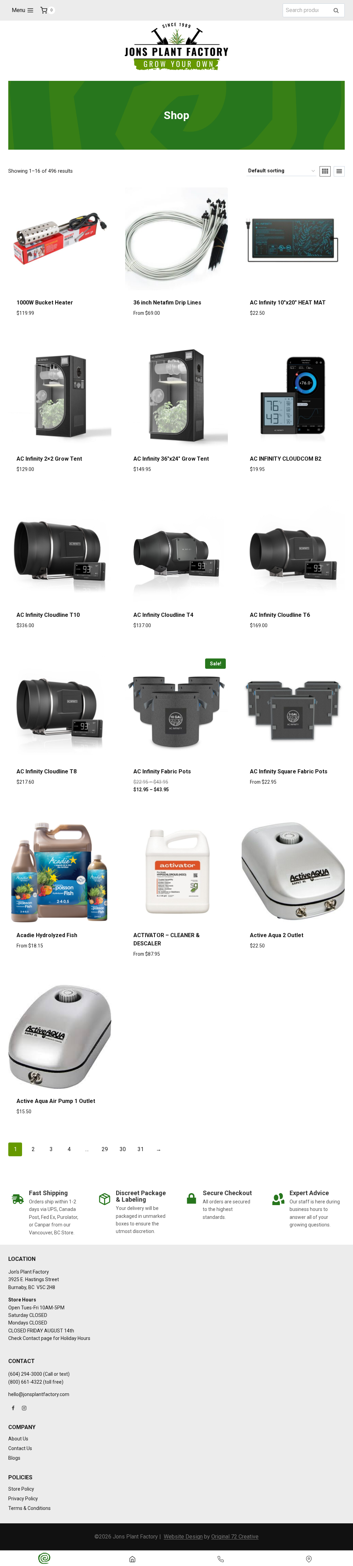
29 (105, 1149)
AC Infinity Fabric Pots (162, 771)
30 (123, 1149)
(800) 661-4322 (25, 1382)
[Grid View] (325, 171)
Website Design (183, 1536)
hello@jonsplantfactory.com (38, 1394)
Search (338, 10)
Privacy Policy (23, 1498)
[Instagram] (24, 1408)
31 (141, 1149)
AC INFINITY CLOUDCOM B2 (285, 458)
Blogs (14, 1458)
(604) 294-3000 (25, 1374)
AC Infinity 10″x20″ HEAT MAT (288, 302)
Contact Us (20, 1448)
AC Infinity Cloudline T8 (47, 771)
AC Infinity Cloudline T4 (163, 615)
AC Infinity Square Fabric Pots (288, 771)
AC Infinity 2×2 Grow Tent (49, 458)
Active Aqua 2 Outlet (276, 935)
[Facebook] (13, 1408)
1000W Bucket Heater (45, 302)
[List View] (339, 171)
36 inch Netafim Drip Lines (167, 302)
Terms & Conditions (29, 1508)
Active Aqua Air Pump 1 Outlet (56, 1101)
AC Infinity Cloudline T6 (280, 615)
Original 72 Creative (235, 1536)
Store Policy (21, 1489)
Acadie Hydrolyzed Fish (47, 935)
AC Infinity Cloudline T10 (48, 615)
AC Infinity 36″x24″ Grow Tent (171, 458)
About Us (18, 1438)
